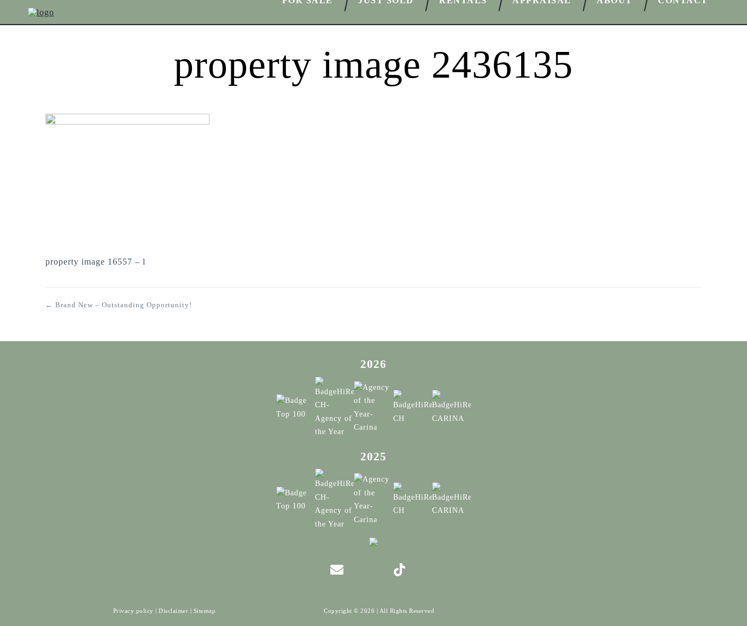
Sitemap (205, 610)
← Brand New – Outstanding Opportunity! (118, 305)
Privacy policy (133, 610)
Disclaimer (173, 610)
